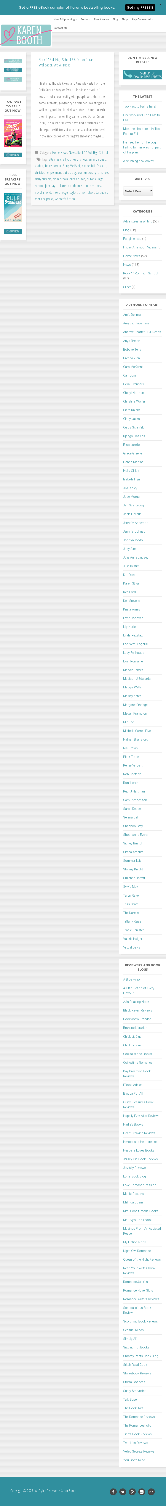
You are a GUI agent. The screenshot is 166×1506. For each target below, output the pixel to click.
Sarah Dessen (132, 809)
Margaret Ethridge (135, 705)
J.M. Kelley (130, 488)
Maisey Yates (132, 696)
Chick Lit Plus (132, 1045)
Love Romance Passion (139, 1185)
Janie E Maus (132, 514)
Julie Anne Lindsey (135, 557)
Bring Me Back (71, 165)
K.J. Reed (129, 575)
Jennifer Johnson (135, 531)
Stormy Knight (133, 869)
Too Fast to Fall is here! (139, 106)
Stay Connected (140, 19)
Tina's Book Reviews (137, 1434)
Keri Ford (129, 592)
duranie (92, 178)
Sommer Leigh (133, 861)
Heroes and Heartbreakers (141, 1142)
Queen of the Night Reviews (142, 1259)
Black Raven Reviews (137, 1010)
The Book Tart (133, 1408)
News (72, 152)
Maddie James (133, 670)
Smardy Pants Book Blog (140, 1356)
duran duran (77, 178)
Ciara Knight (131, 410)
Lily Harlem (130, 627)
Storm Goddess (134, 1382)
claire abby (69, 172)
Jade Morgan (132, 497)
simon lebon (86, 192)
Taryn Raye (131, 895)
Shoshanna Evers (135, 835)
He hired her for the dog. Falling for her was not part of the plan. (142, 147)
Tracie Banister (133, 930)
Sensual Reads (133, 1330)
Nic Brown (130, 748)
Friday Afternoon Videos (140, 247)
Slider (127, 287)
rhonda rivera (52, 192)
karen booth (68, 185)
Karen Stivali (131, 583)
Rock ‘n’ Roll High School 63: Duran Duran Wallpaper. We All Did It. (66, 62)
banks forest (53, 165)
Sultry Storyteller (134, 1391)
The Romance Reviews (139, 1417)
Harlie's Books (133, 1124)
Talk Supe (130, 1399)
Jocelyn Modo (133, 540)
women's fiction (65, 198)
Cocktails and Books (137, 1054)
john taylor (52, 185)
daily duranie (43, 178)
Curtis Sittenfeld (134, 427)
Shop (125, 19)
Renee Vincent (132, 765)
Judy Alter (130, 549)
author (39, 165)
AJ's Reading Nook (136, 1002)
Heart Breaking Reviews (139, 1133)
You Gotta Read (134, 1460)
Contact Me (60, 27)
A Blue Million (132, 979)
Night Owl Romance (137, 1251)
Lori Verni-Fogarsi (135, 644)
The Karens (131, 913)
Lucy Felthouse (133, 653)
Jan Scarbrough (134, 505)
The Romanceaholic (137, 1425)
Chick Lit (101, 165)
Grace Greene (132, 453)
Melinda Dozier (133, 1202)
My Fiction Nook (134, 1242)
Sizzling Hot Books (136, 1347)
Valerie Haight (132, 939)
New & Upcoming (64, 19)
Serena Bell (130, 817)
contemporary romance (93, 172)
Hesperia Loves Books (138, 1150)
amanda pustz (97, 159)
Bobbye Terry (132, 349)
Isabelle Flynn (132, 479)
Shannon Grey (133, 826)
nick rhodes (93, 185)
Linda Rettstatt (133, 635)
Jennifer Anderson (135, 523)
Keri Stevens (131, 601)
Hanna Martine (133, 462)
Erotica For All (133, 1093)
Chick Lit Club (132, 1037)
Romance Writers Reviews (141, 1299)
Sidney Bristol (132, 843)
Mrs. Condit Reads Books (140, 1211)
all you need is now (75, 159)
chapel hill (88, 165)
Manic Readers (133, 1194)
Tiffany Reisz (132, 921)
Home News (59, 152)
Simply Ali (130, 1339)
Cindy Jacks (131, 419)
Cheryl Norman (133, 393)
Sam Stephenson (135, 800)
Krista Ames (131, 609)
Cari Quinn (130, 375)
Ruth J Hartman (134, 791)
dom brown (60, 178)
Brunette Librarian (135, 1028)
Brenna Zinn (131, 358)
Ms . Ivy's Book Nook (137, 1220)
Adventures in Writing (137, 221)
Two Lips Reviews (135, 1443)
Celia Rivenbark (133, 384)
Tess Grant (130, 904)
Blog (115, 19)
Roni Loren (130, 783)
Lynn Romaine (133, 661)
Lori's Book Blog (134, 1176)
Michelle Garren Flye (137, 731)
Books (84, 19)
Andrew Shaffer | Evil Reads (142, 332)
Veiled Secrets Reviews (139, 1451)
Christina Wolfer (134, 401)
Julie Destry (131, 566)
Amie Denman (132, 315)
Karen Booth (26, 35)
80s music (55, 159)
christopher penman (48, 172)
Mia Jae (128, 722)
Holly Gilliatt (131, 471)
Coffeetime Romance (137, 1063)
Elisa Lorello (131, 445)
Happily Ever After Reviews (141, 1116)
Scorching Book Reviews (140, 1321)
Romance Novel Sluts (138, 1290)
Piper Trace (131, 757)
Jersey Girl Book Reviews (140, 1159)
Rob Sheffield (132, 774)
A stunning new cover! (138, 161)
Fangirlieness (132, 239)
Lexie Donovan (133, 618)
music (81, 185)
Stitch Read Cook (135, 1365)
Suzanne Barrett (134, 878)
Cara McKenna (133, 367)
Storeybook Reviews (137, 1373)
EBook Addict (132, 1085)
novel (38, 192)
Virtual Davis (131, 947)
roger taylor (69, 192)
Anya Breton (131, 341)
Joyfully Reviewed (135, 1168)
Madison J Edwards (137, 679)
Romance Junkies (135, 1282)
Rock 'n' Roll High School (92, 152)
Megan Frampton (135, 713)
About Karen (101, 19)
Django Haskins (134, 436)
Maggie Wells (132, 687)
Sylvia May (130, 887)
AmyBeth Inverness (136, 323)
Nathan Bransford (135, 739)
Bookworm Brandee (137, 1019)
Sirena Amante (133, 852)
